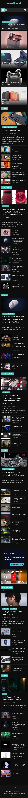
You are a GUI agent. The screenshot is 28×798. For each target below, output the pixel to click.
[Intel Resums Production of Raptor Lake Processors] (5, 642)
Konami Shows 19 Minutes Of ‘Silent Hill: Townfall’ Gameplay (18, 268)
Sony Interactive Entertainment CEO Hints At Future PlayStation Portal (18, 764)
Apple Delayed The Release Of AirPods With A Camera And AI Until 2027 (12, 81)
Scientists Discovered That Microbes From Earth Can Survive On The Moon (13, 25)
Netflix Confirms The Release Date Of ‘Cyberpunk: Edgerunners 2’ (19, 773)
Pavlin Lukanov (16, 133)
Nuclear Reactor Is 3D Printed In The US (17, 365)
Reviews (4, 127)
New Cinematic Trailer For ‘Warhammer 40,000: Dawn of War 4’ (18, 735)
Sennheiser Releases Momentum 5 (11, 45)
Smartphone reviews (12, 127)
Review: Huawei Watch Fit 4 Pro (18, 148)
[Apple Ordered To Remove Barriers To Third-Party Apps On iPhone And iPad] (5, 420)
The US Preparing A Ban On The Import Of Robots (18, 499)
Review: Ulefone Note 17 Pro (18, 180)
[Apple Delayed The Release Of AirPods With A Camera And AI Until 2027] (14, 77)
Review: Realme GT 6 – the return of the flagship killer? (18, 173)
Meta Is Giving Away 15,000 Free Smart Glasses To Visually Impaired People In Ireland (18, 632)
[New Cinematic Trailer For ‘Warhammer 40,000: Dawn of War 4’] (5, 736)
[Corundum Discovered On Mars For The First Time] (5, 337)
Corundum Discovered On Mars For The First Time (18, 336)
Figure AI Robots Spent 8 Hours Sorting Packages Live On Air (18, 539)
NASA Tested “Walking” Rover (19, 514)
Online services (6, 392)
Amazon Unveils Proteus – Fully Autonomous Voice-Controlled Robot (18, 530)
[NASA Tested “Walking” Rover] (5, 515)
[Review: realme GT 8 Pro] (14, 118)
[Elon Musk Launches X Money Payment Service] (5, 436)
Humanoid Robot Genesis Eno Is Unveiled (18, 521)
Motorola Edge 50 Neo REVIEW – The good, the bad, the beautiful (18, 165)
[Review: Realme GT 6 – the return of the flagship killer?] (5, 174)
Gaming (4, 693)
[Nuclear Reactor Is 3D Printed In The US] (5, 366)
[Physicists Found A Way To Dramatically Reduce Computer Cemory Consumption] (5, 358)
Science (4, 21)
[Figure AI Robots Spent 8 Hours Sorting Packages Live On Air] (5, 540)
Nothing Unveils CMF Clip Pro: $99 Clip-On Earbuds (13, 100)
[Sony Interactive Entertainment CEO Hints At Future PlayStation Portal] (5, 765)
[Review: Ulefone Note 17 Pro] (5, 181)
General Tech (5, 608)
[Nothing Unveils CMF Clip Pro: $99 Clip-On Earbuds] (14, 96)
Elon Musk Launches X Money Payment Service (17, 434)
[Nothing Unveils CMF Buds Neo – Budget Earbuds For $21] (14, 59)
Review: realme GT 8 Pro (12, 130)
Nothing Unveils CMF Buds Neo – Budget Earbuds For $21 (13, 63)
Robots (4, 469)
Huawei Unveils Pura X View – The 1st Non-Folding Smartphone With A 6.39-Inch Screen (13, 213)
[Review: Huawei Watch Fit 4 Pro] (5, 149)
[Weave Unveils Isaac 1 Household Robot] (5, 507)
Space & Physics (11, 21)
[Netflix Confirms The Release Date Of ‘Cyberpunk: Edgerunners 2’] (5, 774)
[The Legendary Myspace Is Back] (5, 428)
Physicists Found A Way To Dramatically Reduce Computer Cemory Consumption (18, 357)
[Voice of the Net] (3, 10)
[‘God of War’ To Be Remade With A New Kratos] (5, 443)
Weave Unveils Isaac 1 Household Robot (17, 506)
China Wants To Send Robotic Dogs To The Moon (13, 473)
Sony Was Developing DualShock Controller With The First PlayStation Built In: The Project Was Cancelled (18, 745)
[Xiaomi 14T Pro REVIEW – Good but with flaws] (5, 157)
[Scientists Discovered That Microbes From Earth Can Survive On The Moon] (14, 17)
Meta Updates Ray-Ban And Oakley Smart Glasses (18, 667)
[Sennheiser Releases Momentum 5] (14, 40)
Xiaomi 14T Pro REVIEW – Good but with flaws (18, 156)
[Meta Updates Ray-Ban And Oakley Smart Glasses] (5, 668)
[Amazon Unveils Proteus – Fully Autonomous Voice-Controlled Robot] (5, 531)
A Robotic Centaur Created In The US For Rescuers (19, 491)
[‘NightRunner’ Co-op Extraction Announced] (5, 260)
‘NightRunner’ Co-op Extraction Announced (17, 259)
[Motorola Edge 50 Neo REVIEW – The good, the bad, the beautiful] (5, 166)
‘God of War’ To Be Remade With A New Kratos (18, 442)
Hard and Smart (13, 608)
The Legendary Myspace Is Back (18, 427)
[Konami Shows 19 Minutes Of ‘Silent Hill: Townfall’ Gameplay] (5, 269)
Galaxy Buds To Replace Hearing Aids (12, 613)
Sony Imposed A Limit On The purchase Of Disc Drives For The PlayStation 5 (18, 755)
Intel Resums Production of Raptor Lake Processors (18, 641)
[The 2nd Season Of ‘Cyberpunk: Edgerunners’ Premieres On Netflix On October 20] (5, 251)
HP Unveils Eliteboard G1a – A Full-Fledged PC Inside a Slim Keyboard (18, 659)
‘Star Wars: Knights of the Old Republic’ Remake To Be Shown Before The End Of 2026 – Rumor (18, 725)
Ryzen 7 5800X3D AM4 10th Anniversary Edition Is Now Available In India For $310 (18, 650)
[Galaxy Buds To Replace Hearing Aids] (14, 599)
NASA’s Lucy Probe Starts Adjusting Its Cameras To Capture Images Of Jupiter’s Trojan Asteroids (18, 346)
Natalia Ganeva (15, 28)
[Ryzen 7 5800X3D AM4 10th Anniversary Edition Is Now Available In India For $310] (5, 651)
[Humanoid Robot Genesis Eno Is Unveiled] (5, 522)
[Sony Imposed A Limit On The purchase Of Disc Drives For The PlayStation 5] (5, 756)
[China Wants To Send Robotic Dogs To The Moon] (14, 460)
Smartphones (5, 206)
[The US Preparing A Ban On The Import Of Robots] (5, 500)
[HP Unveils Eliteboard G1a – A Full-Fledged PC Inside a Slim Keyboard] (5, 660)
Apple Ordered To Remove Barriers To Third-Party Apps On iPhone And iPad (18, 419)
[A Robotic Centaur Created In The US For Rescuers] (5, 492)
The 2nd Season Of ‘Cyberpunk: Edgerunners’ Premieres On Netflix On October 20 (18, 250)
